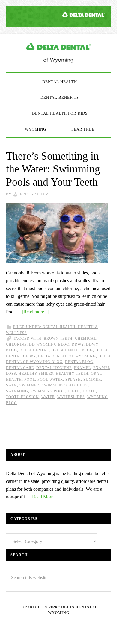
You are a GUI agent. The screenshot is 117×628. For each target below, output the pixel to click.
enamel (82, 368)
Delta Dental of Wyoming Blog (58, 53)
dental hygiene (54, 368)
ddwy (78, 344)
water (48, 397)
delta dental (34, 350)
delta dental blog (72, 350)
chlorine (16, 344)
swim (11, 385)
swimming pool (48, 391)
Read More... (44, 496)
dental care (20, 368)
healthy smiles (36, 373)
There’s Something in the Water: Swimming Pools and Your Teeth (53, 169)
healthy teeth (72, 373)
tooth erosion (22, 397)
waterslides (71, 397)
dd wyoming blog (49, 344)
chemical (85, 338)
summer (92, 379)
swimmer (29, 385)
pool (29, 379)
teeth (73, 391)
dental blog (79, 362)
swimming (17, 391)
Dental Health (59, 327)
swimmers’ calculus (65, 385)
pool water (50, 379)
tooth (89, 391)
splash (73, 379)
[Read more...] (35, 311)
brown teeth (58, 338)
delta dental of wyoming (67, 356)
